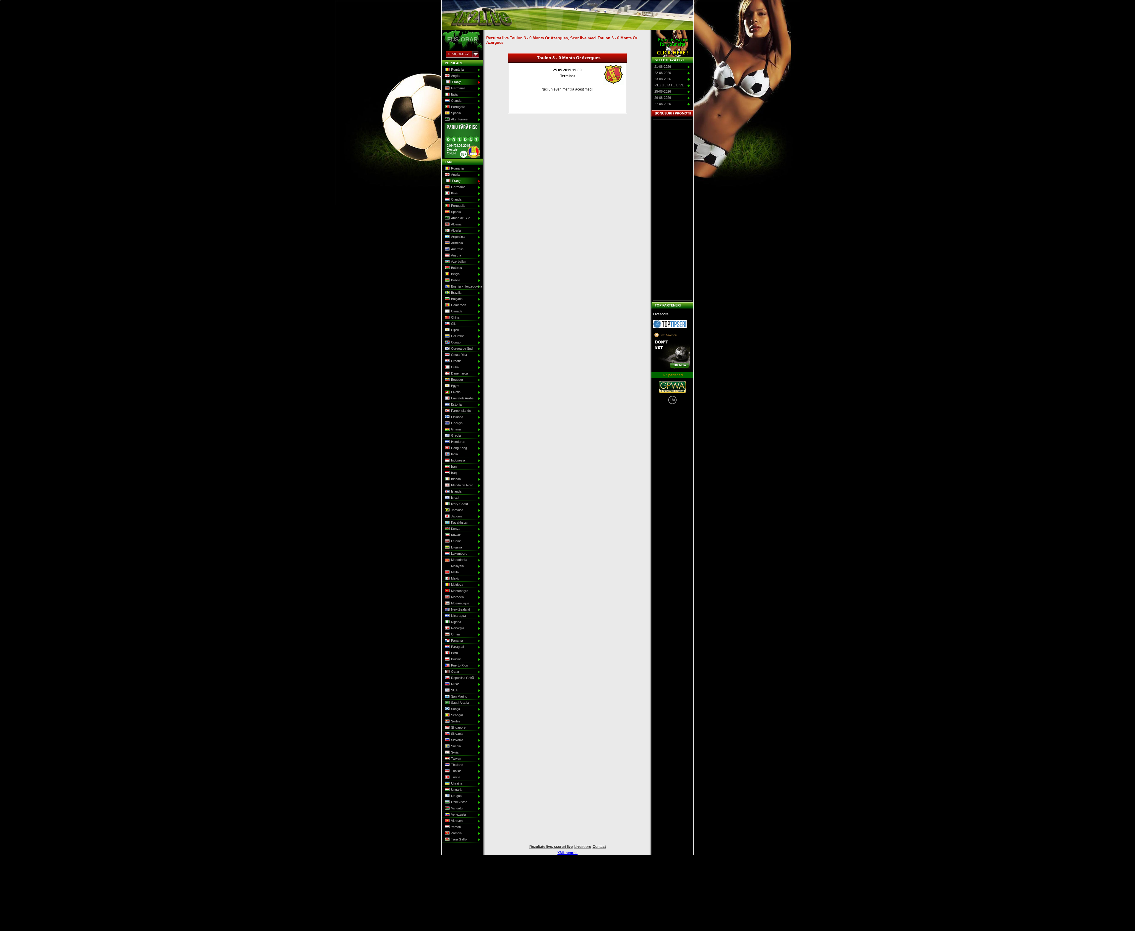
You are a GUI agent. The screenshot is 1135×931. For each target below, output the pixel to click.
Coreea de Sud (462, 348)
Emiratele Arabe (462, 398)
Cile (453, 323)
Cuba (455, 367)
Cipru (455, 330)
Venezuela (458, 814)
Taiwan (456, 758)
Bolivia (455, 280)
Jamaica (457, 510)
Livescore (661, 314)
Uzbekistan (459, 802)
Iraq (454, 473)
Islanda (456, 491)
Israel (455, 497)
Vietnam (457, 820)
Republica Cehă (462, 678)
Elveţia (456, 392)
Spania (456, 113)
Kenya (455, 528)
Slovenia (457, 740)
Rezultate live (669, 85)
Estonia (456, 404)
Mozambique (460, 603)
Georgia (457, 423)
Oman (455, 634)
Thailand (457, 765)
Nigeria (456, 622)
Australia (457, 249)
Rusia (455, 684)
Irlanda (456, 479)
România (457, 69)
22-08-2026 (662, 73)
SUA (454, 690)
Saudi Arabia (460, 702)
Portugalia (458, 107)
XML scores (567, 853)
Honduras (458, 441)
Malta (455, 572)
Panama (457, 640)
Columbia (457, 336)
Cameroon (458, 305)
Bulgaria (457, 299)
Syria (454, 752)
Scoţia (455, 709)
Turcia (455, 777)
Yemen (456, 827)
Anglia (455, 76)
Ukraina (456, 783)
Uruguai (456, 796)
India (454, 454)
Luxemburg (459, 553)
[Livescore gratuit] (672, 43)
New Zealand (460, 609)
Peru (454, 653)
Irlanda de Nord (462, 485)
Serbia (455, 721)
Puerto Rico (459, 665)
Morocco (457, 597)
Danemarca (459, 373)
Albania (456, 224)
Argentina (458, 236)
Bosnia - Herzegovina (465, 286)
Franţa (456, 82)
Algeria (456, 230)
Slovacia (457, 733)
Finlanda (457, 417)
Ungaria (456, 789)
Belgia (455, 274)
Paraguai (457, 646)
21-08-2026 (662, 66)
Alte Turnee (459, 119)
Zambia (456, 833)
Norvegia (457, 628)
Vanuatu (457, 808)
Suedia (456, 746)
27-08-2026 (662, 104)
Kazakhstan (459, 522)
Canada (456, 311)
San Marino (459, 696)
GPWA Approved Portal (672, 387)
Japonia (456, 516)
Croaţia (456, 361)
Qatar (455, 671)
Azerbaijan (458, 261)
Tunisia (456, 771)
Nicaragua (458, 615)
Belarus (456, 268)
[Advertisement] (672, 210)
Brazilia (456, 292)
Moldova (457, 584)
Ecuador (457, 379)
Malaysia (457, 566)
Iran (454, 466)
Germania (458, 88)
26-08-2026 (662, 97)
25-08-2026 (662, 91)
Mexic (455, 578)
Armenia (457, 243)
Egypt (455, 386)
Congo (456, 342)
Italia (454, 94)
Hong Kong (459, 448)
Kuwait (456, 535)
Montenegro (459, 591)
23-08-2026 (662, 79)
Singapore (458, 727)
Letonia (456, 541)
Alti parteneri (672, 375)
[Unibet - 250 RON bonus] (462, 157)
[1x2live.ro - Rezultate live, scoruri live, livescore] (481, 27)
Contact (599, 847)
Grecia (456, 435)
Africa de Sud (460, 218)
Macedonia (459, 559)
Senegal (457, 715)
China (455, 317)
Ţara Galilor (459, 839)
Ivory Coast (459, 504)
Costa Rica (459, 354)
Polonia (456, 659)
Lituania (456, 547)
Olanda (456, 100)
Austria (456, 255)
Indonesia (458, 460)
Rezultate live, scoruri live (551, 847)
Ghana (456, 429)
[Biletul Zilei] (670, 327)
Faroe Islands (461, 410)
